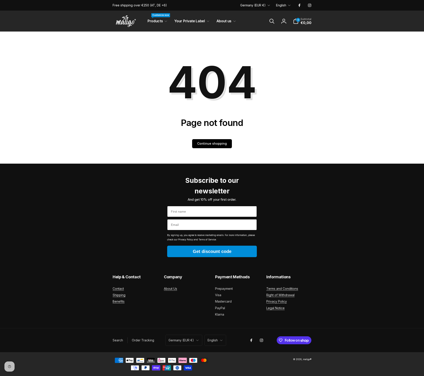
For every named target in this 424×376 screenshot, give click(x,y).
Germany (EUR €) (253, 5)
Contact (118, 288)
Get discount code (212, 251)
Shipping (119, 295)
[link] (140, 5)
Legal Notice (275, 308)
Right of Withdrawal (280, 295)
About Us (170, 288)
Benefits (119, 301)
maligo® (307, 359)
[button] (156, 21)
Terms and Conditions (282, 288)
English (281, 5)
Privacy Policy (276, 301)
